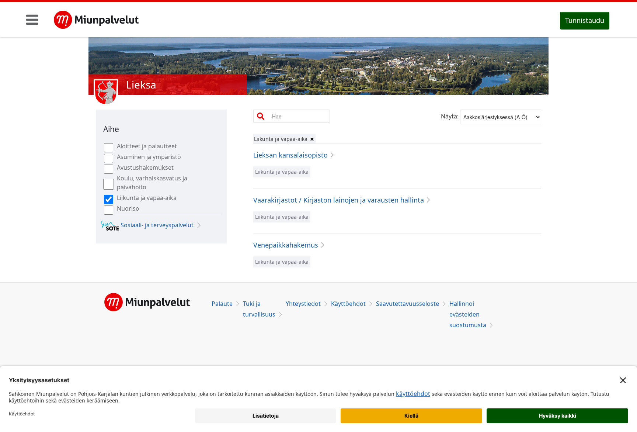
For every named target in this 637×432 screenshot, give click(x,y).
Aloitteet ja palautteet (147, 146)
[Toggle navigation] (32, 19)
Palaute (222, 304)
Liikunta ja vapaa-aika (147, 198)
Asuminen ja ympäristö (149, 157)
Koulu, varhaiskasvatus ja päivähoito (152, 182)
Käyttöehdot (348, 304)
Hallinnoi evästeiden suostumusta (467, 314)
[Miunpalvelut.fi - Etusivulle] (96, 20)
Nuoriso (128, 208)
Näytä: (450, 116)
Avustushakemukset (145, 167)
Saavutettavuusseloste (407, 304)
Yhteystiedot (303, 304)
